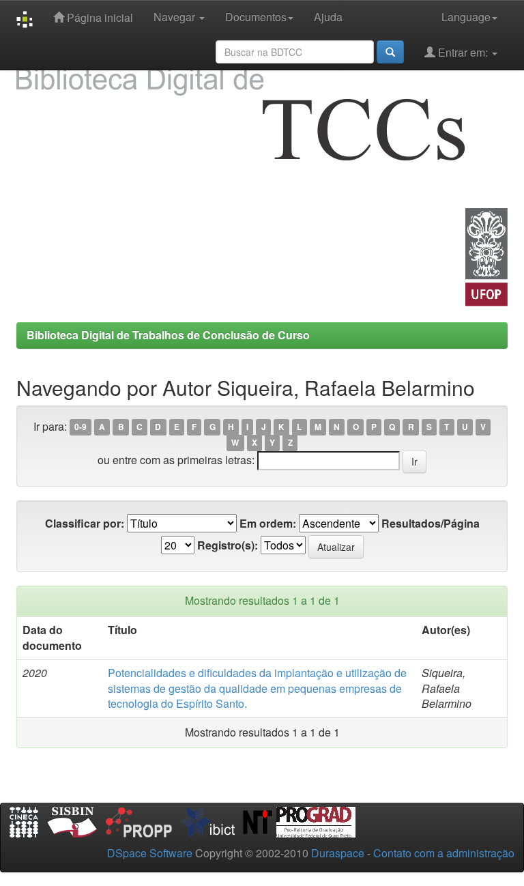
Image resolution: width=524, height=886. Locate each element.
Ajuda (328, 17)
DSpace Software (149, 853)
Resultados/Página (430, 523)
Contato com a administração (443, 853)
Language (466, 17)
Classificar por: (84, 523)
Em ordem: (267, 523)
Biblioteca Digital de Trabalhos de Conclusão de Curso (168, 335)
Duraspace (337, 853)
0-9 (80, 427)
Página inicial (98, 17)
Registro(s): (227, 545)
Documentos (256, 17)
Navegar (176, 17)
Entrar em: (463, 52)
